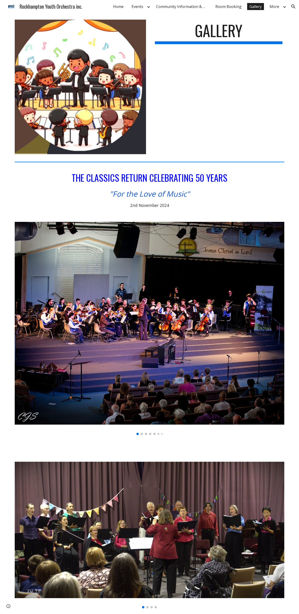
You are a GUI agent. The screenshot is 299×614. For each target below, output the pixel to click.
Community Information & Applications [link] (183, 6)
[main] (218, 33)
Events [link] (137, 6)
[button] (293, 6)
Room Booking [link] (228, 6)
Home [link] (118, 6)
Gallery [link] (255, 6)
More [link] (274, 6)
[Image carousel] (149, 328)
